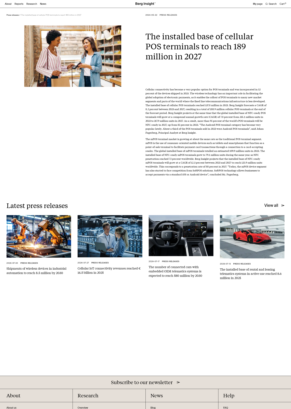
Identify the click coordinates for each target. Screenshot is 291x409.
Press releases (13, 15)
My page (258, 3)
